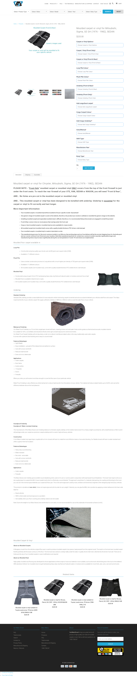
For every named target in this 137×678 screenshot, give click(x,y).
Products (54, 3)
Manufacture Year (83, 147)
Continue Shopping (7, 672)
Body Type (80, 156)
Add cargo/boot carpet (84, 103)
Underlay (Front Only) (84, 95)
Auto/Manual (81, 130)
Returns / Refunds (19, 648)
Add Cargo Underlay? (84, 121)
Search (16, 637)
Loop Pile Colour (82, 68)
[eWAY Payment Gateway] (110, 655)
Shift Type (80, 139)
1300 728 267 (104, 3)
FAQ (61, 3)
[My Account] (110, 4)
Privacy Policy (18, 643)
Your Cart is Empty (7, 675)
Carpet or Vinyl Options (85, 42)
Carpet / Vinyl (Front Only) (86, 50)
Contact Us (17, 640)
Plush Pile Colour (82, 77)
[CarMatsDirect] (18, 4)
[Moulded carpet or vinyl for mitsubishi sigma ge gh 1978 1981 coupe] (44, 40)
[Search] (113, 4)
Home (46, 3)
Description (18, 174)
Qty (77, 165)
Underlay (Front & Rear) (85, 86)
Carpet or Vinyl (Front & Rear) (87, 59)
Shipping (27, 174)
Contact (96, 3)
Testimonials (69, 3)
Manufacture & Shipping (83, 3)
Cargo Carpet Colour (84, 112)
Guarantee (37, 174)
